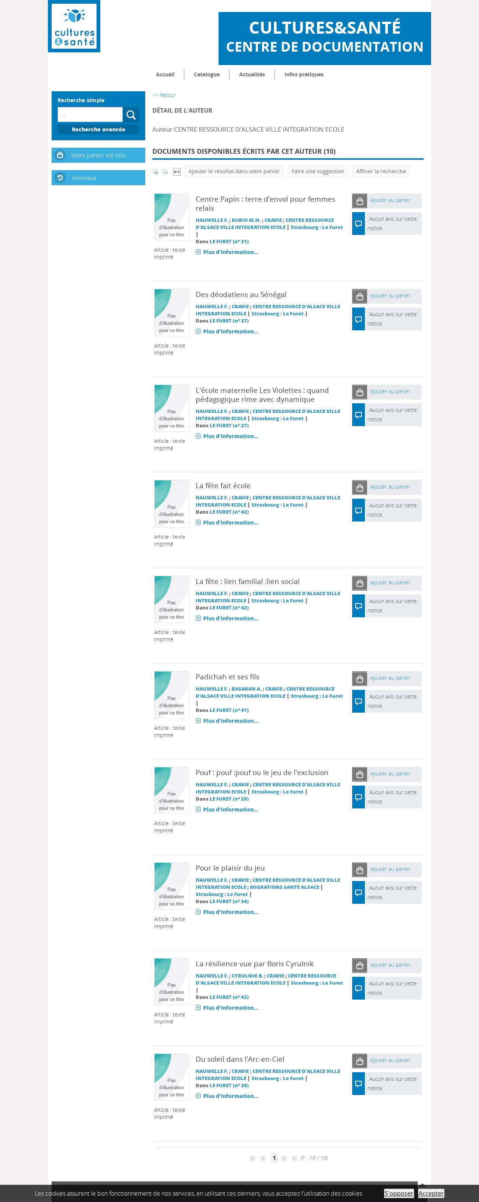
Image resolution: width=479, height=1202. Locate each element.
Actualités (252, 74)
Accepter (431, 1193)
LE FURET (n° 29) (229, 799)
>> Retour (164, 94)
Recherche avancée (98, 129)
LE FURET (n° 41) (229, 710)
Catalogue (207, 74)
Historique (84, 177)
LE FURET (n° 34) (229, 901)
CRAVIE (273, 220)
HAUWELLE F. (212, 220)
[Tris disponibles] (177, 171)
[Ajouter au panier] (359, 201)
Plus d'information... (230, 252)
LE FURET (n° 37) (229, 321)
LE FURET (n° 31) (229, 241)
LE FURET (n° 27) (229, 425)
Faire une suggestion (318, 171)
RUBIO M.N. (246, 220)
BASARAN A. (247, 689)
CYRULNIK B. (247, 976)
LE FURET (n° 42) (229, 512)
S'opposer (399, 1193)
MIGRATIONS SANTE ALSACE (284, 887)
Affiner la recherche (381, 171)
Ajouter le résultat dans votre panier (234, 171)
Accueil (165, 74)
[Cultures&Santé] (74, 26)
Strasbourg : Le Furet (317, 227)
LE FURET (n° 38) (229, 1085)
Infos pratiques (304, 74)
